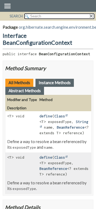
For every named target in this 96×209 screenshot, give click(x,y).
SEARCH (16, 16)
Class (59, 116)
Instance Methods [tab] (55, 82)
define (45, 116)
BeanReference (71, 127)
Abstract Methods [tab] (25, 90)
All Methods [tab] (19, 82)
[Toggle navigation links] (7, 6)
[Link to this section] (49, 68)
